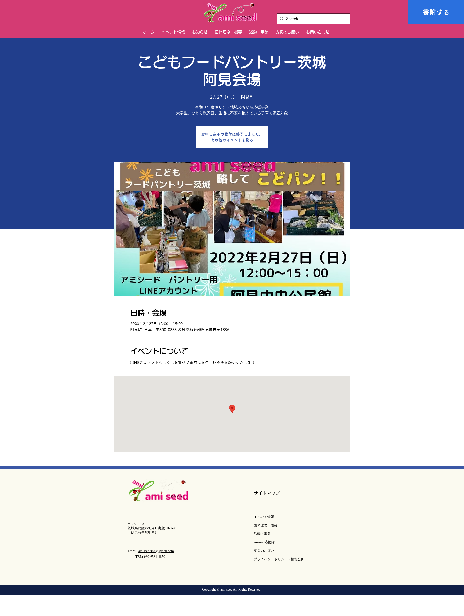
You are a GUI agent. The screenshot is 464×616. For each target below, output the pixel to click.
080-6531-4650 (154, 557)
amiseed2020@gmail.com (156, 551)
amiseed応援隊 (264, 542)
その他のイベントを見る (232, 140)
